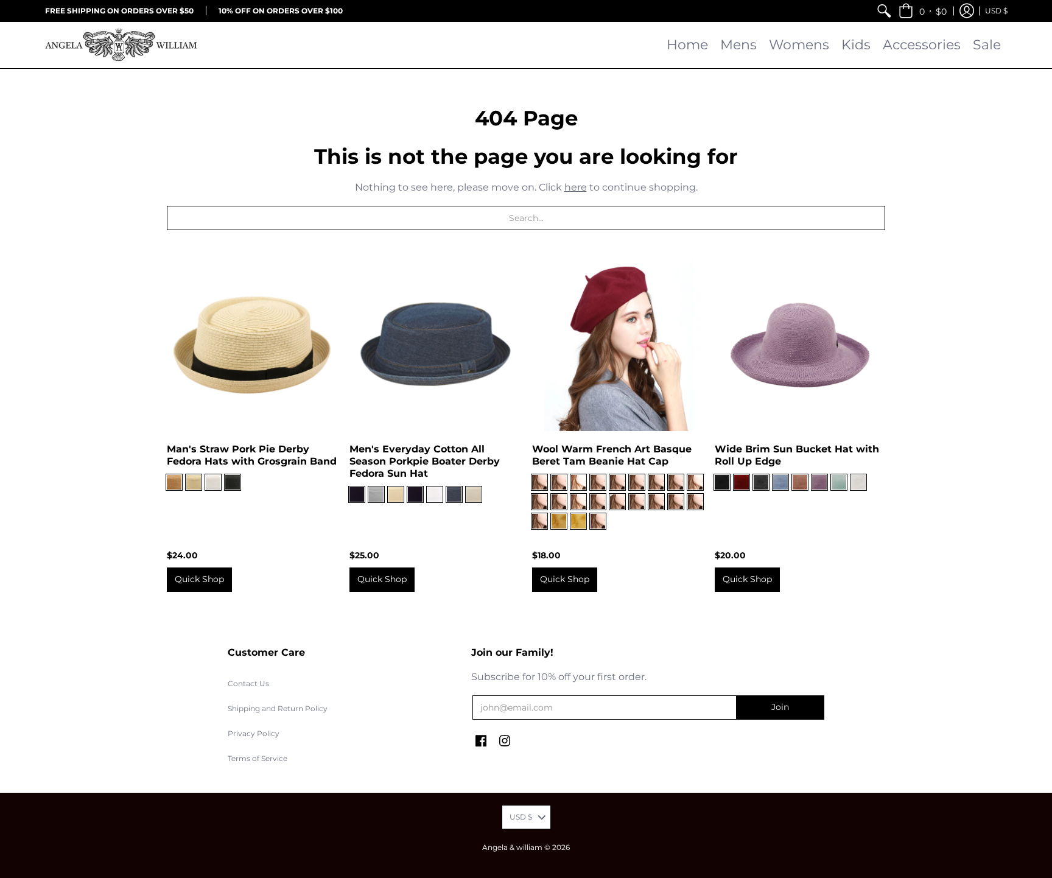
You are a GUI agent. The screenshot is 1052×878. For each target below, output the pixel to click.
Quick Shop (199, 579)
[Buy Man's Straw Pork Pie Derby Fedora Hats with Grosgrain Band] (252, 346)
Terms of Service (257, 758)
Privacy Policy (253, 733)
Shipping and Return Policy (278, 708)
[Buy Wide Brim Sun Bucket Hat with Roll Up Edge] (800, 346)
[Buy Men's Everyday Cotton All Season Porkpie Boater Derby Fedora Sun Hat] (434, 346)
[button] (922, 10)
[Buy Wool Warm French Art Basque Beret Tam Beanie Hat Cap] (617, 346)
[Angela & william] (121, 45)
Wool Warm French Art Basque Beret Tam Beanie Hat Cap (612, 455)
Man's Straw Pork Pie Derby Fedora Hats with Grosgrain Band (252, 455)
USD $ (996, 10)
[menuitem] (884, 10)
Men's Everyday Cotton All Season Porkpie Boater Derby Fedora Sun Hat (424, 461)
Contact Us (248, 683)
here (575, 187)
